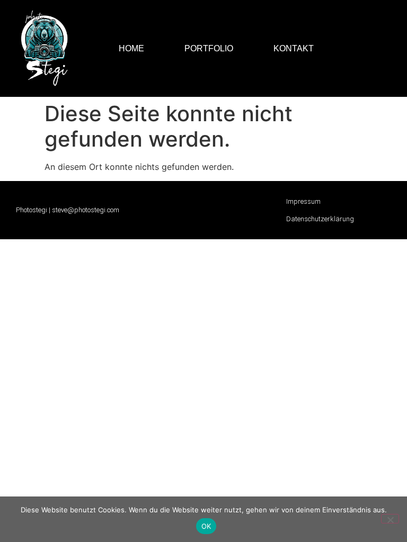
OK (206, 526)
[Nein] (390, 518)
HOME (131, 48)
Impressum (303, 201)
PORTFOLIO (208, 48)
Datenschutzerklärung (320, 219)
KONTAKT (293, 48)
